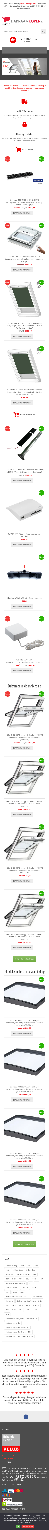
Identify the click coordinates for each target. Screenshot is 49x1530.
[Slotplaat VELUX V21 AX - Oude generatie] (24, 574)
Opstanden (9, 1301)
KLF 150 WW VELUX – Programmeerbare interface (25, 535)
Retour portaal (8, 1456)
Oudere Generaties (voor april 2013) (29, 1301)
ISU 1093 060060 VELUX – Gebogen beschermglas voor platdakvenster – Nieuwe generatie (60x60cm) (24, 1022)
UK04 (27, 1310)
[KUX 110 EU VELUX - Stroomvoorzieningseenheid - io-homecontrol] (24, 636)
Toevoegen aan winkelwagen (22, 213)
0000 (4, 1468)
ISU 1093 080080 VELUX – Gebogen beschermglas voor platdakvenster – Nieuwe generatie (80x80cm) (24, 1089)
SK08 (14, 1310)
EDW (25, 1471)
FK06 (14, 1279)
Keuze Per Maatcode (12, 1288)
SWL (4, 1480)
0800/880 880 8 (22, 8)
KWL (18, 1473)
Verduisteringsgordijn (13, 1323)
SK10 (20, 1310)
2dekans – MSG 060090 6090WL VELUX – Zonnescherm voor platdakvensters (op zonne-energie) (24, 258)
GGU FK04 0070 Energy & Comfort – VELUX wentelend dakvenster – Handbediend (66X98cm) (24, 936)
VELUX (19, 1479)
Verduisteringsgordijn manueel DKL (17, 1328)
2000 (31, 1468)
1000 (14, 1468)
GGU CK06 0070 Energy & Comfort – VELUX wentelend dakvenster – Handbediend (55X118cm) (24, 870)
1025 (19, 1468)
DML (15, 1471)
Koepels (25, 1288)
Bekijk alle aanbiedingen (24, 959)
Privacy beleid (7, 1458)
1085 (23, 1468)
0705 (11, 1468)
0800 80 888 (36, 6)
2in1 (7, 1468)
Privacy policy (28, 1526)
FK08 (20, 1279)
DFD (7, 1470)
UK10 (7, 1314)
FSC (42, 1471)
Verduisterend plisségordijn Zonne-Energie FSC (21, 1319)
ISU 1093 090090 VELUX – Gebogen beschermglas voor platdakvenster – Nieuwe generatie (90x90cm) (24, 1222)
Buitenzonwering (11, 1266)
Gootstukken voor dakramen (15, 1283)
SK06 (7, 1310)
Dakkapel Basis (18, 1270)
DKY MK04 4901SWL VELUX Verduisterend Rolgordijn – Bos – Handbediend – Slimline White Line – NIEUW (24, 325)
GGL (27, 1279)
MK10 (22, 1292)
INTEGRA (10, 1473)
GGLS (34, 1279)
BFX (38, 1468)
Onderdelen (37, 1297)
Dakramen (9, 1274)
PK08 (21, 1305)
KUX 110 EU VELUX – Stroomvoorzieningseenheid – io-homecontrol (24, 661)
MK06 (7, 1292)
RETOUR (10, 1476)
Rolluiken (36, 1305)
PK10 (28, 1305)
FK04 (7, 1279)
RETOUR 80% (26, 1476)
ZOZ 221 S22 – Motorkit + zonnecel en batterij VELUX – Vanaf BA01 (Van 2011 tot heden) (24, 470)
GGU (41, 1279)
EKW (34, 1274)
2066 (34, 1468)
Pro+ (3, 1477)
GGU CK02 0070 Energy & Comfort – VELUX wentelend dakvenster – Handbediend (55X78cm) (24, 737)
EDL (22, 1471)
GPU (36, 1283)
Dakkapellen (30, 1270)
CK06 (7, 1270)
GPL (30, 1283)
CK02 (29, 1266)
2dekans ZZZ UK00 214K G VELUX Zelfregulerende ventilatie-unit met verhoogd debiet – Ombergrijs (24, 202)
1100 (26, 1468)
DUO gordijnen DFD (23, 1274)
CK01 (22, 1266)
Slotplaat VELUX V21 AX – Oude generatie (24, 598)
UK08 (35, 1310)
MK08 (15, 1292)
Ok (18, 1526)
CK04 (36, 1266)
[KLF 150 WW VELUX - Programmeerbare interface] (24, 510)
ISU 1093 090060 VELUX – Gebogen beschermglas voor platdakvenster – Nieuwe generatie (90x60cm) (24, 1155)
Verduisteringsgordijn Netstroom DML (18, 1332)
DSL (19, 1470)
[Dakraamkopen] (24, 21)
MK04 (34, 1288)
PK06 (14, 1305)
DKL (11, 1470)
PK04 (7, 1305)
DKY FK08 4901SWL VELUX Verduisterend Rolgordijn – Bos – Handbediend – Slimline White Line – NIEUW (24, 391)
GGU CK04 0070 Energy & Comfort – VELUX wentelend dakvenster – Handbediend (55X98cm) (24, 803)
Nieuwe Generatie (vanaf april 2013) (18, 1297)
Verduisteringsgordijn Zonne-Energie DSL (19, 1336)
